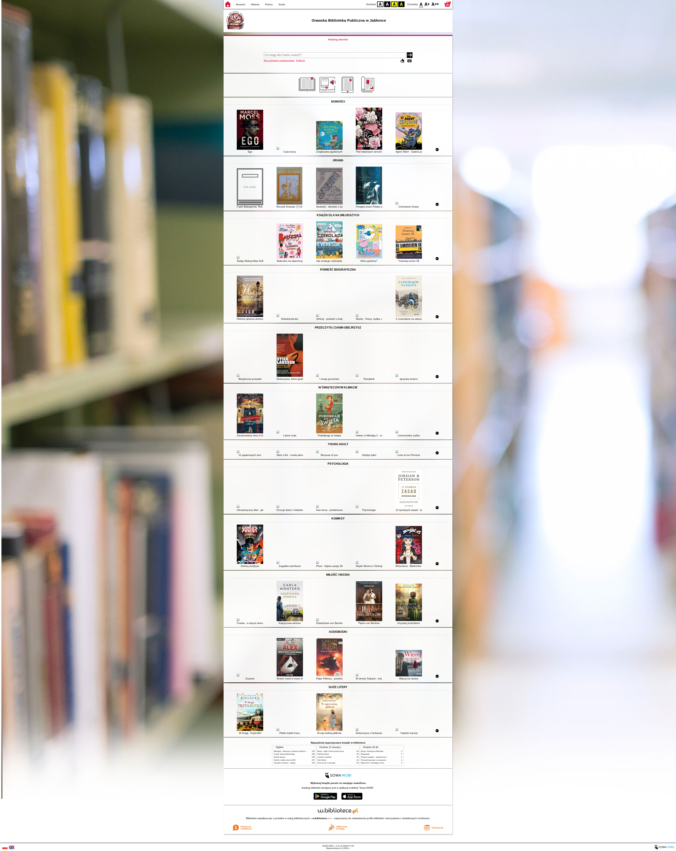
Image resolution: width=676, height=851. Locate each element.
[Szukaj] (409, 55)
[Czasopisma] (368, 92)
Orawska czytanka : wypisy (284, 763)
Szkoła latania (279, 757)
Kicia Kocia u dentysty (326, 763)
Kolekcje (300, 60)
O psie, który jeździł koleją (284, 754)
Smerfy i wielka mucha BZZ (285, 760)
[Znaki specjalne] (409, 61)
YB (394, 3)
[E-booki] (348, 92)
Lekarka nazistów (324, 757)
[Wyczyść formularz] (402, 61)
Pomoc (269, 4)
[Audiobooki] (327, 92)
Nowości (240, 4)
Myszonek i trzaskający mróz (372, 763)
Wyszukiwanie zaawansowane (279, 60)
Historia (255, 4)
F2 (435, 3)
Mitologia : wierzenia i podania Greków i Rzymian (293, 751)
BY (401, 3)
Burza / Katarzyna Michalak (372, 751)
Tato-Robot (321, 760)
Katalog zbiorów (338, 39)
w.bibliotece (321, 818)
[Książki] (307, 92)
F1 (427, 3)
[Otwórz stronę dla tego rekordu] (251, 130)
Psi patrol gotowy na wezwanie (373, 760)
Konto (282, 4)
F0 (421, 3)
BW (387, 3)
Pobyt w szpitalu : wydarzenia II (374, 757)
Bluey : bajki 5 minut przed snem (330, 751)
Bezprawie (365, 754)
